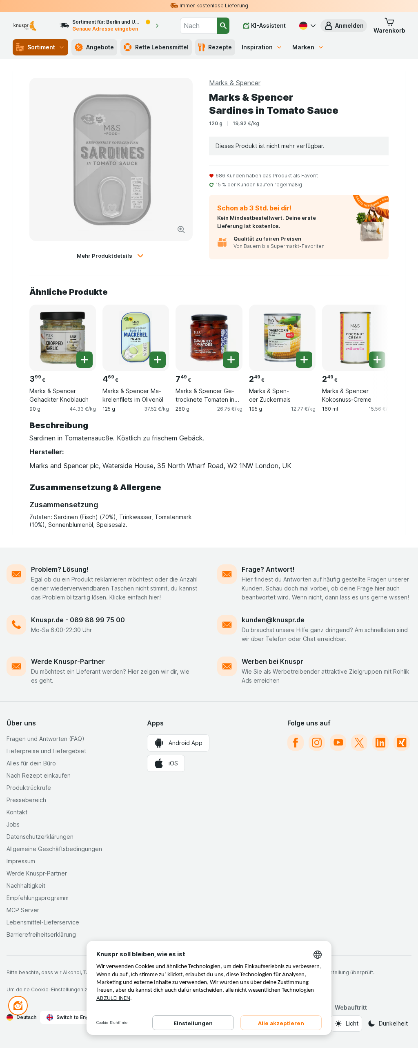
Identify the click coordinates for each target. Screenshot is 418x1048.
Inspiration (257, 47)
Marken (303, 47)
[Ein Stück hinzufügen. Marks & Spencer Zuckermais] (304, 360)
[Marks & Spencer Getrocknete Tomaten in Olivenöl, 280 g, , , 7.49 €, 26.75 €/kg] (209, 338)
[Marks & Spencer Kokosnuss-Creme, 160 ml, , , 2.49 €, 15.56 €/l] (355, 338)
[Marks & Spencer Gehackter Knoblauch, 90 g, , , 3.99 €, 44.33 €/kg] (62, 338)
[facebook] (295, 742)
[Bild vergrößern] (181, 229)
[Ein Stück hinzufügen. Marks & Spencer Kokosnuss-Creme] (377, 360)
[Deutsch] (306, 26)
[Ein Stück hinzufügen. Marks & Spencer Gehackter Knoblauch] (84, 360)
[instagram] (317, 742)
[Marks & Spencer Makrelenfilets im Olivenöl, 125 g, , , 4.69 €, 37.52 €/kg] (135, 338)
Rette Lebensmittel (162, 47)
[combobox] (198, 26)
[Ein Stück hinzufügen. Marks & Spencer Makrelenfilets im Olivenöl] (157, 360)
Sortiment (41, 47)
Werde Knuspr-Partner (68, 661)
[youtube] (338, 742)
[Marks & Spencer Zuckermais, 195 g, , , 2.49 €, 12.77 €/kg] (282, 338)
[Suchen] (223, 26)
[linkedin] (380, 742)
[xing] (402, 742)
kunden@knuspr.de (273, 620)
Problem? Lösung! (60, 569)
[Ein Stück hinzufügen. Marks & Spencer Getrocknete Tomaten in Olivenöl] (231, 360)
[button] (343, 25)
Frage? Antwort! (268, 569)
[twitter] (359, 742)
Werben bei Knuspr (272, 661)
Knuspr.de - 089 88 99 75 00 (78, 620)
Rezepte (220, 47)
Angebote (100, 47)
